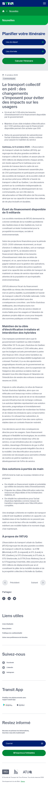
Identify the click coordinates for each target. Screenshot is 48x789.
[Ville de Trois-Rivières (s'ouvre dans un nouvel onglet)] (16, 772)
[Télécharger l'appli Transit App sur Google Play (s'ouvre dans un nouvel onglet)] (7, 705)
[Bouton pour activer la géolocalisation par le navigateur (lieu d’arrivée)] (43, 51)
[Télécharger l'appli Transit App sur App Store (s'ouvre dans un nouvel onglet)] (21, 705)
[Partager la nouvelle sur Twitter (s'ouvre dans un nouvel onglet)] (14, 598)
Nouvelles (13, 11)
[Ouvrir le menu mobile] (44, 3)
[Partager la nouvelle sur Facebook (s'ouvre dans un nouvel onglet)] (3, 598)
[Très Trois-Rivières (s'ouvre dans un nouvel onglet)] (5, 772)
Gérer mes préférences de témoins (14, 637)
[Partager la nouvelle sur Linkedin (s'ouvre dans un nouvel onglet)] (9, 598)
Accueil (3, 11)
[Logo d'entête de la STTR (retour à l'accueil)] (8, 3)
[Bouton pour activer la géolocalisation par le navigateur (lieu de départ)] (43, 42)
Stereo (23, 781)
